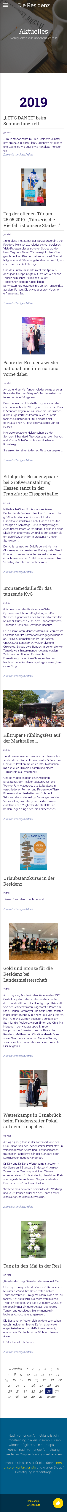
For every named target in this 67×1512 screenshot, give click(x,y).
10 (28, 1374)
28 (49, 1385)
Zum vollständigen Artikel (18, 154)
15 (6, 1380)
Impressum (33, 1501)
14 (57, 1374)
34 (41, 1391)
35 (49, 1391)
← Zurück (15, 1369)
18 (29, 1380)
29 (57, 1385)
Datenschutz (33, 1504)
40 (33, 1396)
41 (40, 1396)
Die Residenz (33, 5)
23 (10, 1385)
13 (50, 1374)
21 (52, 1380)
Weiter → (53, 1396)
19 (37, 1380)
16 (14, 1380)
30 (10, 1391)
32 (25, 1391)
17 (21, 1380)
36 (57, 1391)
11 (35, 1374)
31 (17, 1391)
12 (42, 1374)
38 (17, 1396)
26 (33, 1385)
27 (41, 1385)
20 (45, 1380)
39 (25, 1396)
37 (9, 1396)
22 (60, 1380)
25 (25, 1385)
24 (17, 1385)
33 (33, 1391)
